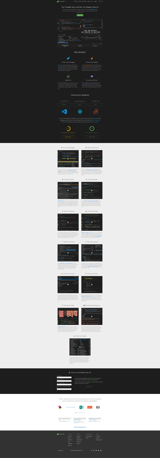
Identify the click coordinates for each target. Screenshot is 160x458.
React (80, 104)
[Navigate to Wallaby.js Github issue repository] (93, 450)
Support (95, 1)
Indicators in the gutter (85, 232)
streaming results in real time (92, 170)
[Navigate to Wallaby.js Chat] (101, 450)
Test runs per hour (60, 382)
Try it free (101, 1)
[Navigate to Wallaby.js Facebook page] (98, 450)
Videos (87, 438)
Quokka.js (78, 438)
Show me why (68, 137)
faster (93, 118)
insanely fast (88, 65)
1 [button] (75, 412)
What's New (84, 1)
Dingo (78, 443)
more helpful (94, 122)
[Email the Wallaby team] (91, 450)
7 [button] (83, 412)
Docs (91, 1)
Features (75, 1)
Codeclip (79, 441)
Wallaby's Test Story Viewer (85, 296)
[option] (60, 407)
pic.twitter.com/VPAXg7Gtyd (92, 419)
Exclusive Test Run (69, 263)
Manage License (99, 439)
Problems (98, 438)
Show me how (92, 137)
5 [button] (80, 412)
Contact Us (98, 436)
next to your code (61, 66)
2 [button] (77, 412)
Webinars (70, 445)
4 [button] (79, 412)
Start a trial (80, 15)
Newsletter (70, 443)
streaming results (93, 9)
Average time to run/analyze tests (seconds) (64, 386)
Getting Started (89, 436)
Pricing (79, 1)
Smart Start (62, 263)
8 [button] (84, 412)
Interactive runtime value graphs (93, 266)
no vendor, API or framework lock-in (91, 82)
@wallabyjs (94, 418)
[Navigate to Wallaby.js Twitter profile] (96, 450)
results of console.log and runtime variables (91, 200)
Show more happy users (80, 427)
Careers (69, 438)
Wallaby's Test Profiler (61, 326)
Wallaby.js (78, 436)
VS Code (64, 104)
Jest (95, 104)
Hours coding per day (60, 379)
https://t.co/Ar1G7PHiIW (77, 420)
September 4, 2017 (76, 422)
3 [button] (78, 412)
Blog (89, 1)
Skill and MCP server (64, 82)
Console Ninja (79, 439)
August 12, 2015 (68, 421)
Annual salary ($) (59, 375)
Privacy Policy (60, 450)
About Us (70, 436)
